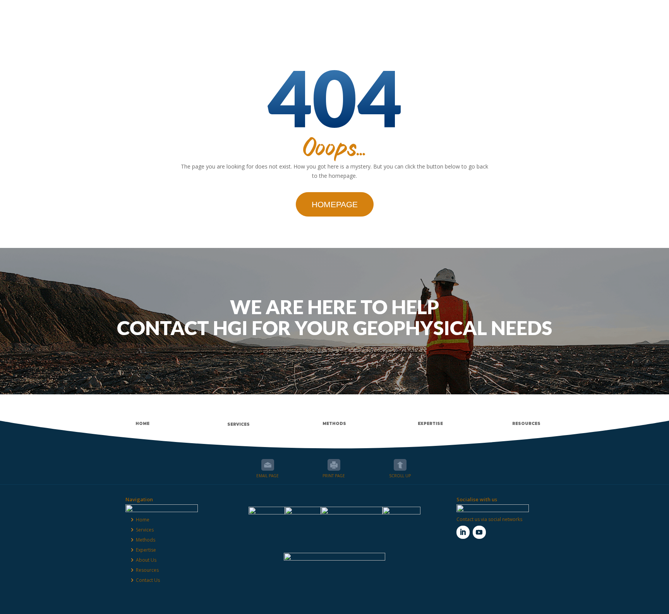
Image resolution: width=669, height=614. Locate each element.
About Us (465, 13)
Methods (373, 13)
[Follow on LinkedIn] (463, 532)
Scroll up (400, 465)
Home (142, 519)
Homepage (335, 204)
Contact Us (564, 13)
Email (267, 465)
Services (329, 13)
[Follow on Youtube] (479, 532)
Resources (512, 13)
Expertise (419, 13)
